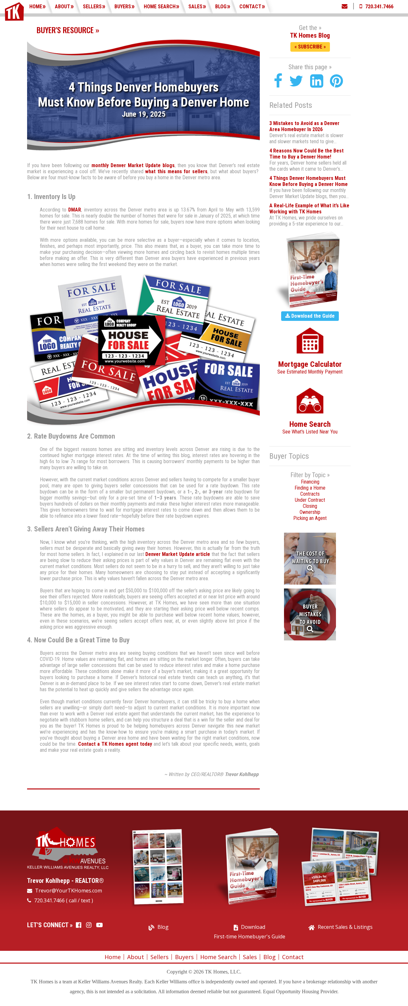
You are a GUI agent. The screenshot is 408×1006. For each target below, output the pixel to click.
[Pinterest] (336, 81)
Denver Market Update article (177, 554)
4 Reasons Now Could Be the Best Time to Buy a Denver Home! (306, 154)
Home (35, 7)
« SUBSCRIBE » (310, 47)
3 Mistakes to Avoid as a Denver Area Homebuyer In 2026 (304, 126)
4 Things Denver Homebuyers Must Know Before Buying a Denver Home (308, 181)
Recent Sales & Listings (345, 926)
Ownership (310, 512)
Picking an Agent (310, 518)
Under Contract (310, 500)
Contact (250, 7)
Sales (195, 7)
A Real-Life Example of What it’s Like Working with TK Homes (309, 209)
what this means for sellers (176, 171)
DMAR (74, 210)
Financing (310, 482)
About (62, 7)
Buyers (122, 7)
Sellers (92, 7)
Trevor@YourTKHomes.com (68, 890)
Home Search (160, 7)
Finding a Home (310, 488)
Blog (221, 7)
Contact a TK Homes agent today (115, 744)
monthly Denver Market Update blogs (133, 165)
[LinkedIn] (316, 81)
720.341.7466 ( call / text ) (63, 900)
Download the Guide (312, 316)
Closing (310, 506)
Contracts (310, 494)
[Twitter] (296, 81)
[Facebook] (278, 81)
